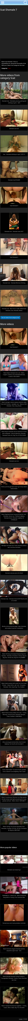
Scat (9, 68)
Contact (20, 1019)
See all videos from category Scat (10, 317)
